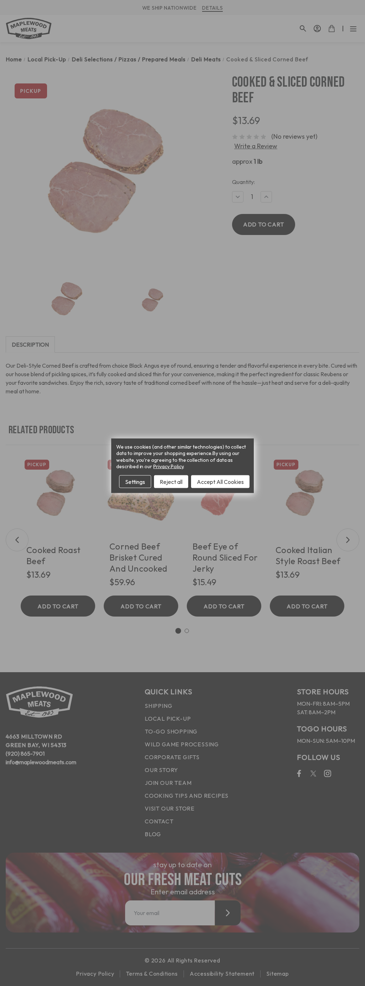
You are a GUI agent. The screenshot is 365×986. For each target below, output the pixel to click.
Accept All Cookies (220, 481)
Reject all (171, 481)
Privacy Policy (168, 466)
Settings (135, 481)
